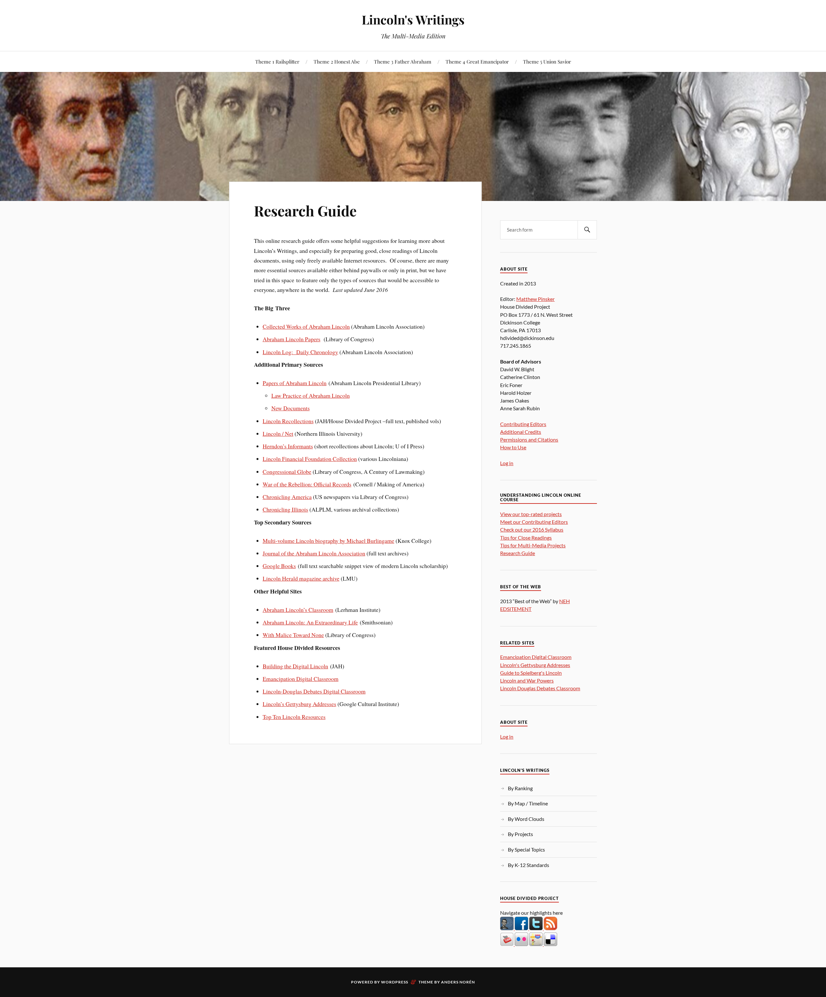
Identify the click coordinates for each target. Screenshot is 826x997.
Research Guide (305, 210)
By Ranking (520, 788)
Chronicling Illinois (285, 509)
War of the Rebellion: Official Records (307, 484)
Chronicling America (287, 497)
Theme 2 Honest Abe (337, 61)
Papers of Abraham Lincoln (295, 383)
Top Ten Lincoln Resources (294, 717)
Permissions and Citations (529, 439)
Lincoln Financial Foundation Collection (310, 459)
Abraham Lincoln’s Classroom (298, 609)
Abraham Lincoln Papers (291, 339)
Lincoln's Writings (413, 19)
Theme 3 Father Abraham (402, 61)
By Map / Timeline (528, 803)
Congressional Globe (287, 471)
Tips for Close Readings (526, 537)
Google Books (279, 566)
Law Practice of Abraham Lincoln (310, 395)
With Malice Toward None (293, 635)
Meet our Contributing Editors (534, 522)
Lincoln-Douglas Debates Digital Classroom (314, 691)
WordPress (394, 982)
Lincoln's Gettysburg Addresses (535, 665)
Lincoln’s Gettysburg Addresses (299, 704)
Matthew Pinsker (535, 299)
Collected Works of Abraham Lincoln (306, 326)
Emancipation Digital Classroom (300, 679)
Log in (506, 463)
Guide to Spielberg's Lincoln (531, 673)
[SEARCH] (587, 229)
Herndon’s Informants (288, 446)
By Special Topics (526, 849)
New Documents (290, 408)
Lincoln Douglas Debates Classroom (540, 688)
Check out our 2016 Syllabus (531, 529)
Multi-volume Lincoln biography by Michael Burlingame (328, 540)
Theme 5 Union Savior (547, 61)
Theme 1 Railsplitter (277, 61)
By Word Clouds (526, 819)
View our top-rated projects (531, 514)
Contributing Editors (523, 424)
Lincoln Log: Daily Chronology (300, 352)
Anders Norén (458, 982)
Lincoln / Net (278, 433)
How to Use (513, 447)
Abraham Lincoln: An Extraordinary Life (310, 622)
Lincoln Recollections (288, 421)
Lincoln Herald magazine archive (301, 578)
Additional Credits (520, 432)
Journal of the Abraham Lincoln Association (314, 553)
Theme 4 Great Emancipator (477, 61)
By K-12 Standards (528, 865)
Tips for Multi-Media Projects (533, 545)
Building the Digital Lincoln (295, 666)
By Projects (520, 834)
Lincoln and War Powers (527, 680)
